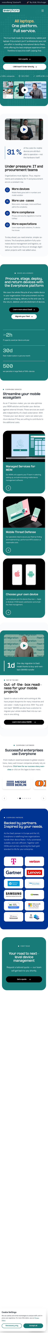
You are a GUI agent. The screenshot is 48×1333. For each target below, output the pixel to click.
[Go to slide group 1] (17, 798)
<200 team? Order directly (23, 67)
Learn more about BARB (22, 722)
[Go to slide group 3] (22, 798)
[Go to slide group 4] (24, 798)
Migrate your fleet (22, 316)
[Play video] (24, 129)
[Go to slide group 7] (30, 798)
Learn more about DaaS (22, 310)
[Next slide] (43, 798)
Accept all (33, 1326)
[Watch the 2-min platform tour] (24, 90)
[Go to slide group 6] (28, 798)
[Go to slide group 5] (26, 798)
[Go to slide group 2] (20, 798)
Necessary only (12, 1326)
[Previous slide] (4, 798)
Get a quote (23, 59)
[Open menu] (42, 10)
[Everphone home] (11, 10)
